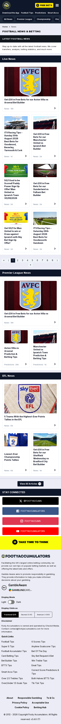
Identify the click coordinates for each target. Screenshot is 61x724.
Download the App (10, 13)
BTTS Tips (6, 665)
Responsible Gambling (30, 698)
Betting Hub (40, 707)
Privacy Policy (19, 702)
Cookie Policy (22, 707)
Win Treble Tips (39, 660)
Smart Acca (53, 13)
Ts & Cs (50, 698)
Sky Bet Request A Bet (43, 656)
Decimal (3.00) (26, 615)
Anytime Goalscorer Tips (44, 646)
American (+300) (43, 615)
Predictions (40, 13)
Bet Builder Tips (9, 660)
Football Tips (27, 13)
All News (8, 19)
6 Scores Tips (38, 641)
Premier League (24, 19)
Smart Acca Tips (9, 672)
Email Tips (36, 665)
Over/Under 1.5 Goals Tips (14, 683)
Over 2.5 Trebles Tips (12, 678)
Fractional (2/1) (10, 615)
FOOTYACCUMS (33, 521)
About (10, 698)
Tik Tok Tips (38, 683)
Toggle (11, 602)
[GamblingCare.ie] (20, 590)
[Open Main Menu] (57, 5)
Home (5, 27)
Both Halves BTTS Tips (43, 678)
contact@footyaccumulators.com (24, 629)
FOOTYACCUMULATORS (33, 511)
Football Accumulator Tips (14, 651)
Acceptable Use (40, 702)
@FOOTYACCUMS (33, 501)
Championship (43, 19)
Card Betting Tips (10, 656)
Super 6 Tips (7, 646)
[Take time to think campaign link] (30, 544)
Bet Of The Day (39, 651)
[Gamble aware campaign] (20, 585)
